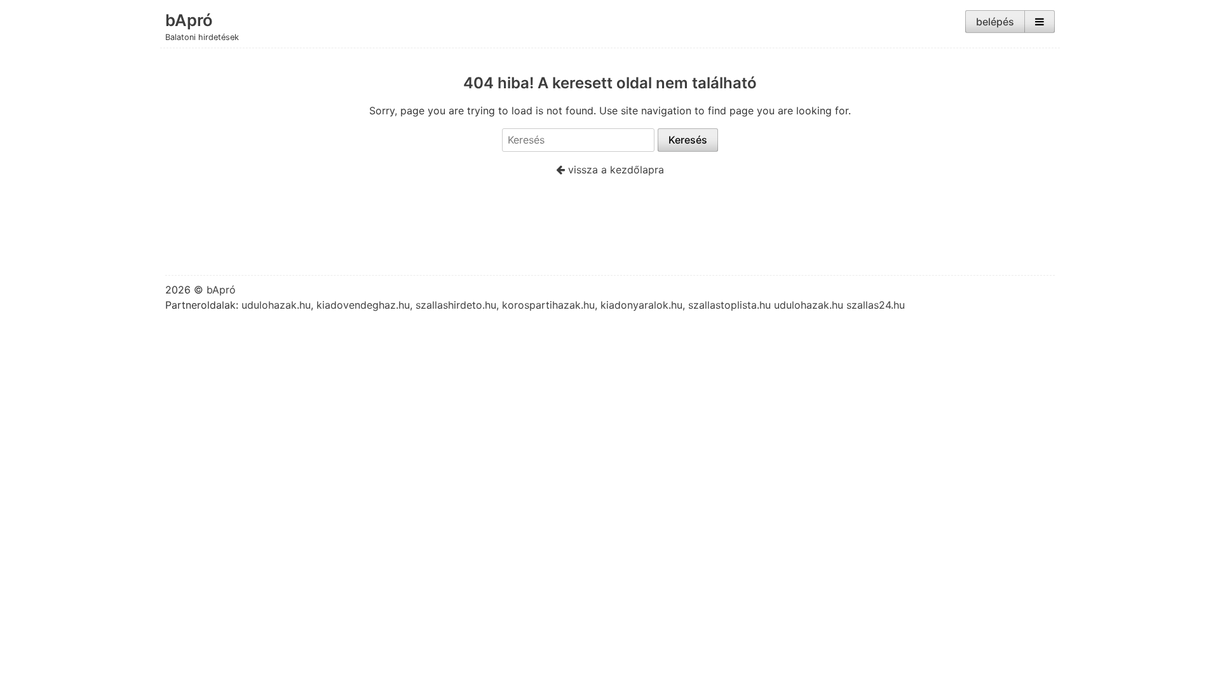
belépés (995, 21)
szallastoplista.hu (729, 305)
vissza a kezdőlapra (614, 169)
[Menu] (1039, 21)
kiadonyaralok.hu (641, 305)
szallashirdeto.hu (456, 305)
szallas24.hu (875, 305)
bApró (189, 20)
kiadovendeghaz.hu (363, 305)
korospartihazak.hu (548, 305)
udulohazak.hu (276, 305)
